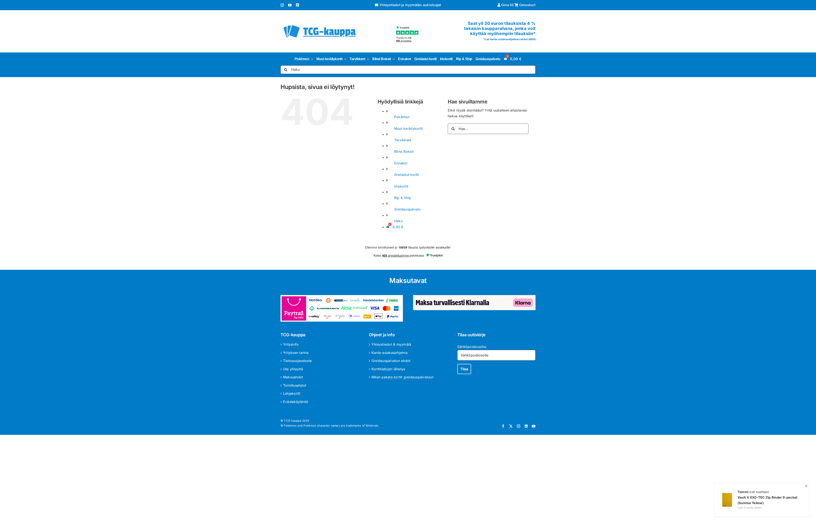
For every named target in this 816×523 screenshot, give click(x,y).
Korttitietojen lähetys (388, 369)
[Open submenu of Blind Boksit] (393, 59)
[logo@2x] (319, 24)
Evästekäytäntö (295, 402)
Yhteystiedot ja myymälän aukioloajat (409, 5)
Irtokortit (401, 186)
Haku (398, 221)
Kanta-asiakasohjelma (389, 353)
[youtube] (290, 5)
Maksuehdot (293, 377)
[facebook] (503, 426)
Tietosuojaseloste (297, 361)
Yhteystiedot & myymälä (391, 344)
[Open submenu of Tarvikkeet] (367, 59)
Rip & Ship (402, 198)
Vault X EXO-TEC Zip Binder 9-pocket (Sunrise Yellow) (768, 500)
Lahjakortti (291, 393)
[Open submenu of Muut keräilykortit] (344, 59)
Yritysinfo (291, 344)
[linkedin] (526, 426)
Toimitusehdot (294, 385)
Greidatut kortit (406, 174)
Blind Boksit (404, 151)
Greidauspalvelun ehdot (390, 361)
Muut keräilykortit (408, 128)
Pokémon (402, 117)
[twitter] (511, 426)
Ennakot (401, 163)
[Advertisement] (408, 479)
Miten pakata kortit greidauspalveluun (402, 377)
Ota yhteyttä (293, 369)
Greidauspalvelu (407, 209)
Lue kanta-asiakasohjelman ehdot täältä (510, 39)
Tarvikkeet (402, 140)
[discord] (297, 5)
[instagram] (282, 5)
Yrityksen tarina (296, 353)
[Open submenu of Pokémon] (311, 59)
